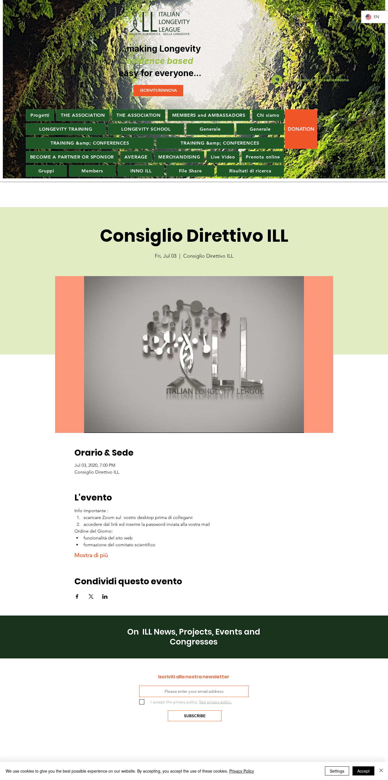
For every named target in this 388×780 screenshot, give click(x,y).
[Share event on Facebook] (77, 596)
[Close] (381, 770)
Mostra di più (91, 555)
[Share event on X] (91, 596)
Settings (337, 771)
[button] (136, 157)
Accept (363, 771)
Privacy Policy (241, 771)
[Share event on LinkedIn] (105, 596)
